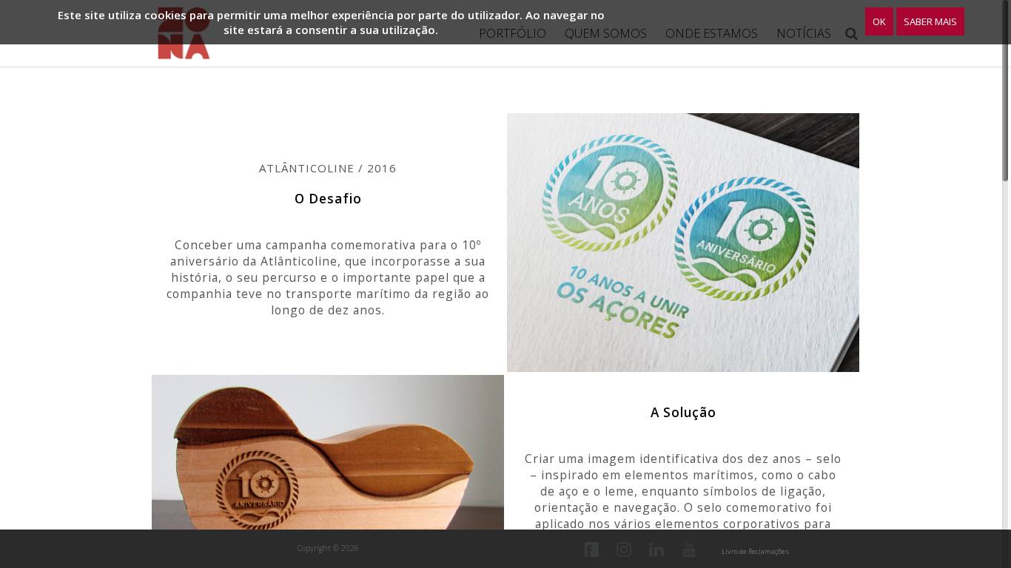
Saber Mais (930, 21)
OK (879, 21)
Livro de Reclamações (755, 551)
